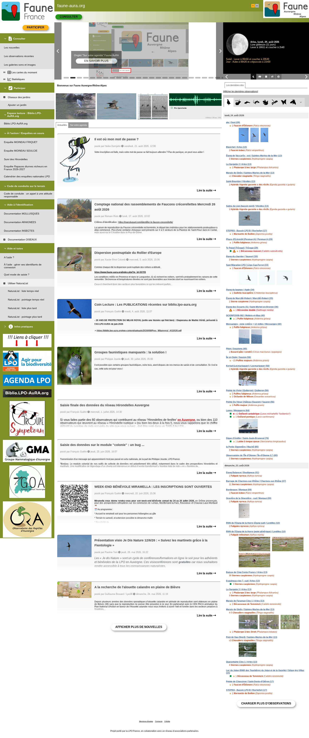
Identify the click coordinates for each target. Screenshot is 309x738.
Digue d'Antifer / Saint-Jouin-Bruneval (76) (247, 438)
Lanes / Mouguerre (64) (237, 410)
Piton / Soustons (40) (236, 348)
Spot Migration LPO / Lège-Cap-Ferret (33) (247, 265)
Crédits (167, 721)
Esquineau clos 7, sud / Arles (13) (243, 581)
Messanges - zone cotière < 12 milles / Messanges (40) (253, 324)
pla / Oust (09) (233, 122)
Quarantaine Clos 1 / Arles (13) (241, 662)
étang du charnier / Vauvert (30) (242, 256)
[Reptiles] (256, 102)
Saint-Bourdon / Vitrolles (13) (240, 181)
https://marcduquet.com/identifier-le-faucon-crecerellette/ (145, 222)
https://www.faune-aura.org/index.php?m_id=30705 (120, 272)
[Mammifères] (238, 102)
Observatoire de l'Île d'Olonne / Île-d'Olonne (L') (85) (252, 455)
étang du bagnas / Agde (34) (240, 289)
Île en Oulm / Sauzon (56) (238, 357)
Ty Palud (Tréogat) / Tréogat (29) (242, 248)
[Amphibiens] (265, 102)
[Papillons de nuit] (293, 102)
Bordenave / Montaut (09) (239, 489)
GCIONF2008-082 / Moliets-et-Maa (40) (245, 315)
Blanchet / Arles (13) (236, 147)
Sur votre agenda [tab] (78, 125)
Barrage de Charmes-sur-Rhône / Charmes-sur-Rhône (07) (256, 481)
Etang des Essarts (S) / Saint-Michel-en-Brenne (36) (252, 307)
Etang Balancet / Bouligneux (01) (242, 472)
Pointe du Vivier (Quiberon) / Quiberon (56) (247, 390)
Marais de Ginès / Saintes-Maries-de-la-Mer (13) (250, 173)
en (257, 6)
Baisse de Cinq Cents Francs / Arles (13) (246, 572)
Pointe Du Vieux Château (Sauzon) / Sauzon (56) (250, 402)
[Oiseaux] (228, 102)
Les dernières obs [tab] (235, 85)
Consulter (69, 16)
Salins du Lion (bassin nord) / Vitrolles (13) (247, 206)
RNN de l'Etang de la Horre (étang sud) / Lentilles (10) (253, 523)
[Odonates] (274, 102)
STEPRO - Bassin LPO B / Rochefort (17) (246, 230)
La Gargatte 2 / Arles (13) (238, 164)
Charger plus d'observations (266, 703)
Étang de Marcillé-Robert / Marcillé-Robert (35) (249, 298)
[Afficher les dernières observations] (240, 91)
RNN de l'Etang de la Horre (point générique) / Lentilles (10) (256, 531)
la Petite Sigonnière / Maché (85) (242, 447)
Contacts (158, 721)
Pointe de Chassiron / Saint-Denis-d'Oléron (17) (250, 681)
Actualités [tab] (62, 125)
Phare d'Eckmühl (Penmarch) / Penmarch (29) (249, 239)
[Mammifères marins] (247, 102)
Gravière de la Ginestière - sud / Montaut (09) (248, 498)
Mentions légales (146, 721)
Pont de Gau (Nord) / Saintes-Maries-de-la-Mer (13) (251, 637)
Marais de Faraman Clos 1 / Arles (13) (245, 601)
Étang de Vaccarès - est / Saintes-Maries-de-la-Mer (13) (254, 155)
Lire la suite (205, 190)
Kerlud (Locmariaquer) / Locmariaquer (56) (247, 366)
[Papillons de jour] (283, 102)
